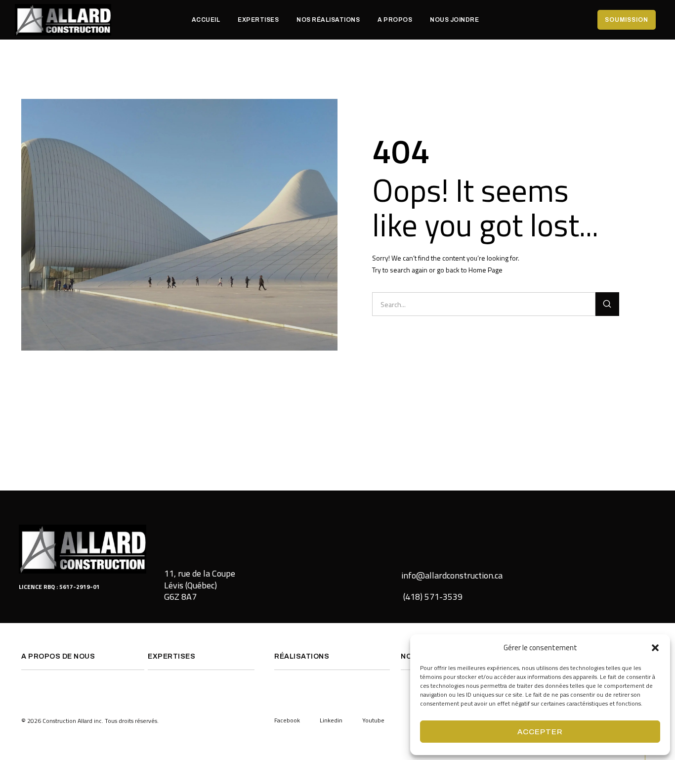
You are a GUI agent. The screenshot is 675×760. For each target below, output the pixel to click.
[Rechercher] (607, 304)
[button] (655, 648)
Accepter (540, 732)
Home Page (485, 270)
